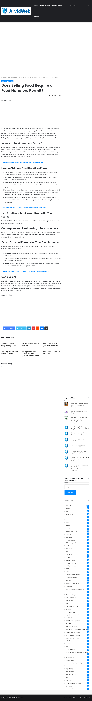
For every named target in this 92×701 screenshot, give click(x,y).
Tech (67, 551)
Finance (47, 5)
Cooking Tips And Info (23, 77)
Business (41, 5)
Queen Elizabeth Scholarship (74, 663)
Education (68, 505)
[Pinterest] (33, 328)
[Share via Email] (46, 328)
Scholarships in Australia (73, 635)
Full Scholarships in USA (73, 583)
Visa (67, 646)
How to (68, 528)
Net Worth (68, 534)
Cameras (68, 520)
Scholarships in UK (71, 597)
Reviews (36, 16)
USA (67, 666)
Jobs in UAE (69, 592)
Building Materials (71, 566)
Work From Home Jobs (72, 638)
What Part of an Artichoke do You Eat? (51, 352)
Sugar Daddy (69, 668)
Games (68, 571)
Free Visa (68, 623)
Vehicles (68, 517)
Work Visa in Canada (71, 626)
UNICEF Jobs (69, 641)
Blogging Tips (69, 514)
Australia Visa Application (73, 620)
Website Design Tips (71, 531)
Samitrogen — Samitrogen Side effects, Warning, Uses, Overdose (79, 405)
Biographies (69, 686)
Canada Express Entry (72, 577)
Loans (36, 5)
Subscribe (70, 492)
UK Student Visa (70, 612)
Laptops (68, 525)
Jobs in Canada (70, 554)
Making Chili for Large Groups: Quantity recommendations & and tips (30, 354)
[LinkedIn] (29, 328)
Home (4, 77)
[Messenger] (42, 328)
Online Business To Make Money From (77, 652)
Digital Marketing (70, 649)
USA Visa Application (72, 606)
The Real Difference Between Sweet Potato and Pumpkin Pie (9, 345)
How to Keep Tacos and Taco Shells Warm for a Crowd (50, 345)
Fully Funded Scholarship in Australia (76, 629)
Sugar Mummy (70, 671)
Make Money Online (56, 5)
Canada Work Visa (71, 563)
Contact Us (87, 697)
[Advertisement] (46, 35)
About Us (80, 697)
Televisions (69, 537)
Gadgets (68, 557)
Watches (68, 580)
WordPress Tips (70, 560)
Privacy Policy (72, 697)
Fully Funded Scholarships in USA (75, 589)
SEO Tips (68, 569)
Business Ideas (70, 657)
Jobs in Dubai (69, 600)
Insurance (68, 677)
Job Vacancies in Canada (73, 632)
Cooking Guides (11, 77)
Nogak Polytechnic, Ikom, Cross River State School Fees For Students (80, 459)
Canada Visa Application (73, 574)
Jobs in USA (69, 548)
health (67, 511)
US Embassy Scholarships (73, 683)
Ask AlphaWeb (70, 546)
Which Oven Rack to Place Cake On (30, 344)
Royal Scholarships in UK (73, 615)
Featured (68, 680)
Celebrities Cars (70, 540)
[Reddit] (37, 328)
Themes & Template (71, 595)
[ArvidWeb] (16, 11)
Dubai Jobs (69, 586)
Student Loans (70, 660)
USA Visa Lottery (70, 618)
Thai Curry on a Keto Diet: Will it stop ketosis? (9, 352)
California (68, 644)
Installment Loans (71, 674)
